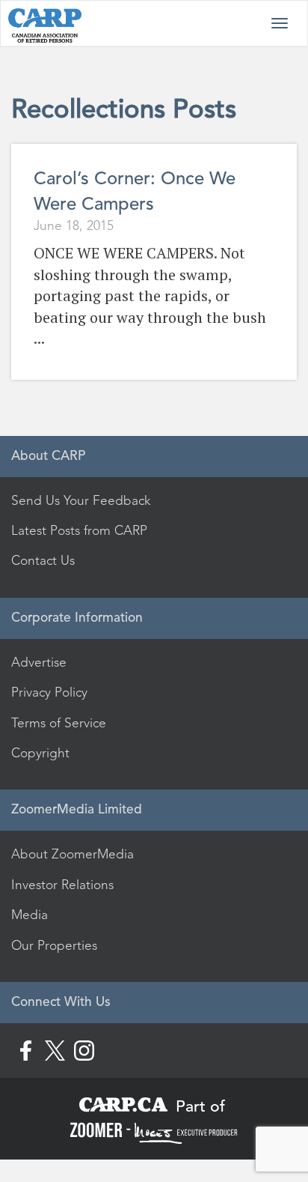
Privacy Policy (49, 692)
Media (29, 914)
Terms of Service (58, 722)
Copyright (40, 752)
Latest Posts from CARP (79, 530)
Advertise (39, 662)
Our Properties (54, 945)
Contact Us (43, 560)
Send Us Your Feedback (80, 500)
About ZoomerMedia (72, 853)
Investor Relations (62, 884)
